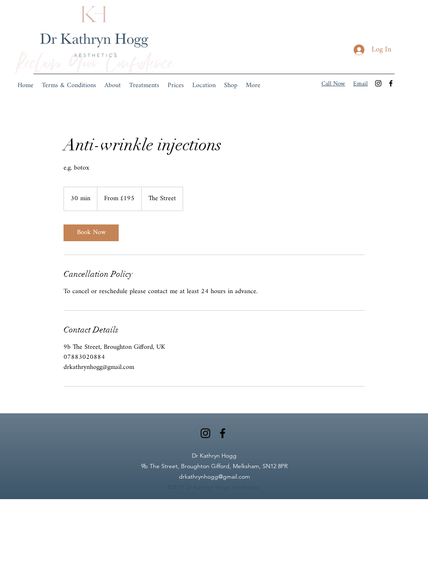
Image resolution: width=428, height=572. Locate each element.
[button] (144, 86)
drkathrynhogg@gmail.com (214, 476)
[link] (91, 232)
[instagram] (378, 83)
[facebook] (391, 83)
